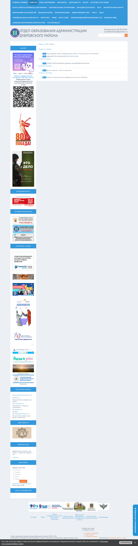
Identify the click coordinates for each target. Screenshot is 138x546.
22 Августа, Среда (44, 59)
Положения (18, 403)
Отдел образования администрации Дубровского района (53, 33)
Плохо (17, 477)
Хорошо (17, 472)
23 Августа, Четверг (44, 49)
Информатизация (20, 414)
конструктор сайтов (114, 538)
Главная (41, 44)
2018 (46, 44)
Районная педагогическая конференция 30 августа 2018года (67, 77)
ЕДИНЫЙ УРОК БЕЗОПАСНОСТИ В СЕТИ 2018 (62, 56)
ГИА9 (42, 517)
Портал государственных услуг (54, 515)
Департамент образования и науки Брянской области (79, 517)
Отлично (18, 470)
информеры (15, 457)
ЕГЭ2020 (33, 517)
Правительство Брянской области (91, 517)
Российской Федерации (54, 518)
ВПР (15, 398)
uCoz (124, 538)
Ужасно (17, 479)
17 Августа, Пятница (45, 73)
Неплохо (18, 474)
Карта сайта (89, 535)
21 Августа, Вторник (45, 66)
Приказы (17, 409)
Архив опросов (26, 484)
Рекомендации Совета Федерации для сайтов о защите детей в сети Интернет (73, 53)
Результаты (16, 484)
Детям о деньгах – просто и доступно (59, 70)
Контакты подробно (91, 533)
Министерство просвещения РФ (68, 517)
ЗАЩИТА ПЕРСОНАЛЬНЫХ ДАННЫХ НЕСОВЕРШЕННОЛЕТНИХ (68, 63)
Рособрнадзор (103, 517)
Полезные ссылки (91, 536)
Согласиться (125, 542)
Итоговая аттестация (21, 395)
